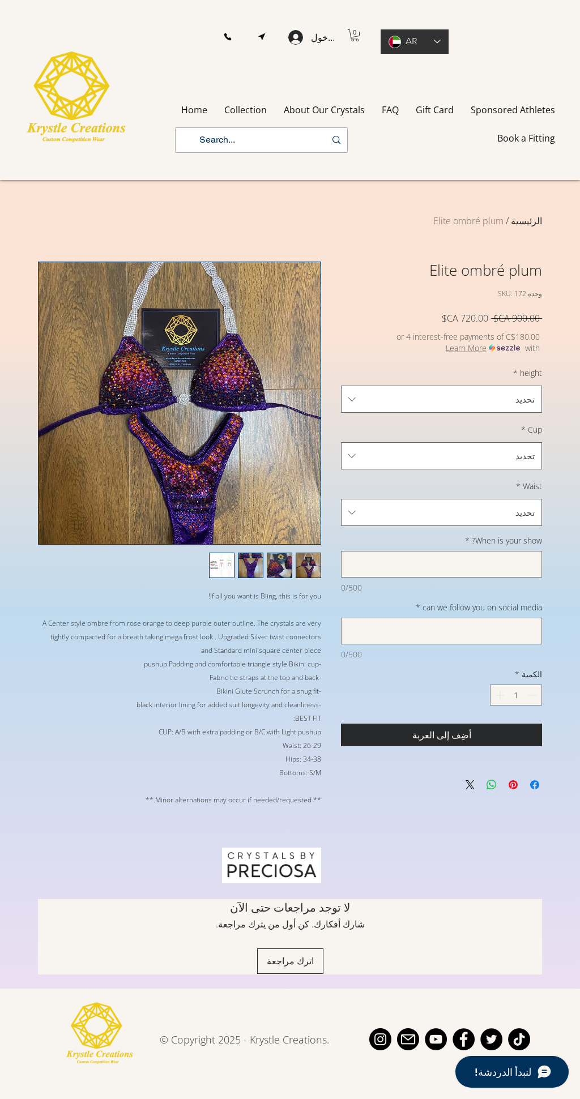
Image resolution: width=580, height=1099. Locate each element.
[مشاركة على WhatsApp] (491, 785)
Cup (531, 429)
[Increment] (499, 695)
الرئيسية (526, 221)
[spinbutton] (516, 695)
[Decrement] (533, 695)
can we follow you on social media (479, 607)
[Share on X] (470, 785)
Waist (529, 486)
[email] (408, 1039)
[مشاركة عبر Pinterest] (513, 785)
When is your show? (503, 540)
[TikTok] (519, 1039)
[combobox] (441, 399)
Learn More (466, 348)
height (527, 372)
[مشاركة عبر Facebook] (534, 785)
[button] (227, 37)
